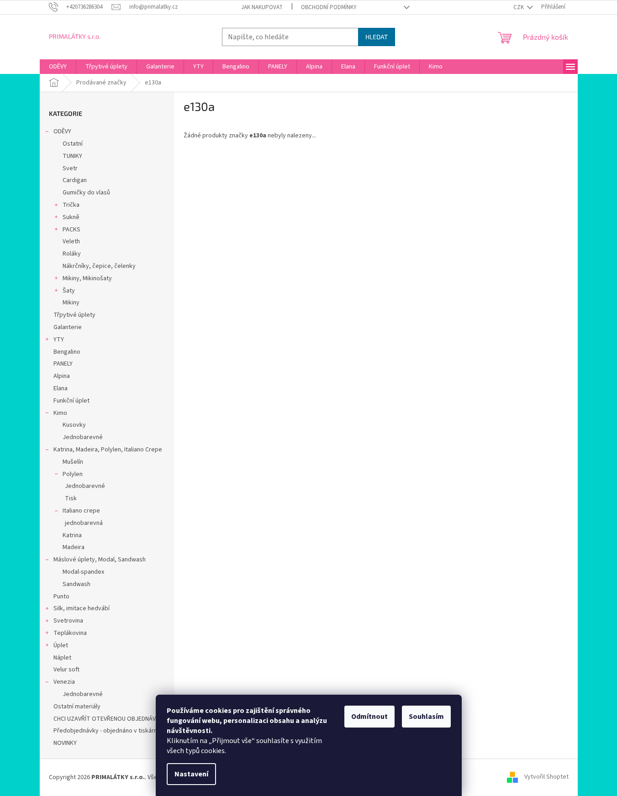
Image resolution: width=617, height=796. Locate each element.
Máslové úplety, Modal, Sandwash (99, 559)
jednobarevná (84, 523)
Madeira (73, 547)
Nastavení (191, 774)
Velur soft (66, 669)
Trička (71, 204)
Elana (60, 388)
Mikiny (71, 302)
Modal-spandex (83, 571)
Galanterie (67, 327)
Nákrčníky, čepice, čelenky (99, 266)
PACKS (71, 229)
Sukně (71, 217)
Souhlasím (426, 717)
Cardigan (75, 180)
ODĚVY (62, 131)
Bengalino (66, 351)
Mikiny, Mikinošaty (87, 278)
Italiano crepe (81, 510)
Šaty (69, 290)
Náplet (62, 657)
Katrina (72, 535)
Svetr (70, 168)
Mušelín (73, 461)
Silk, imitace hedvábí (81, 608)
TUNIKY (72, 156)
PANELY (63, 363)
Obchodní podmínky (329, 7)
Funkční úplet (71, 400)
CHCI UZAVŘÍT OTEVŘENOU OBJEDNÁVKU (108, 718)
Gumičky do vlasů (86, 192)
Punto (61, 596)
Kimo (60, 413)
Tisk (71, 498)
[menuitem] (58, 66)
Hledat (376, 37)
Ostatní (73, 143)
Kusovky (74, 424)
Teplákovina (70, 633)
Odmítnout (369, 717)
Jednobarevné (83, 437)
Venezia (64, 681)
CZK (519, 7)
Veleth (71, 241)
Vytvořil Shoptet (546, 777)
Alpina (61, 376)
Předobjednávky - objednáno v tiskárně (107, 730)
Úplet (60, 645)
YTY (58, 339)
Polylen (73, 474)
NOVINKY (65, 743)
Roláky (72, 253)
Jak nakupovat (262, 7)
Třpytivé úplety (74, 314)
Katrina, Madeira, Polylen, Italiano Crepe (107, 449)
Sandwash (76, 584)
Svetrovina (68, 620)
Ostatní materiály (76, 706)
